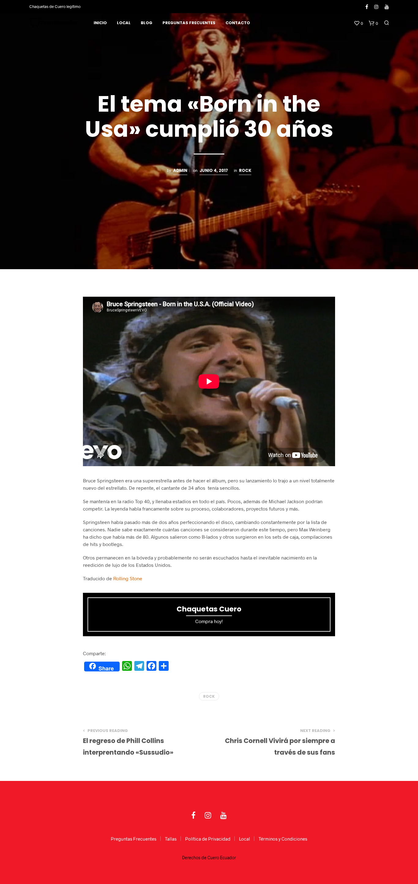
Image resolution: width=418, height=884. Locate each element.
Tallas (171, 838)
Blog (146, 23)
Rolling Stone (127, 578)
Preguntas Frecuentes (188, 23)
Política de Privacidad (207, 838)
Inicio (100, 23)
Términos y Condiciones (283, 838)
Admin (180, 170)
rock (245, 170)
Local (124, 23)
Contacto (238, 23)
